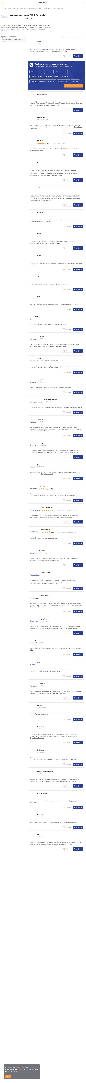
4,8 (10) (51, 489)
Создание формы (36, 76)
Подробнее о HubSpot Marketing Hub (65, 781)
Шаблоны (75, 81)
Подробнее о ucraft (47, 474)
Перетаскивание (61, 72)
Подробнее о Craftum (36, 150)
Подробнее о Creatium (61, 346)
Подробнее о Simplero (70, 822)
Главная (3, 8)
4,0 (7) (49, 143)
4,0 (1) (53, 510)
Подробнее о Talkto (46, 200)
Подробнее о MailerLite (52, 560)
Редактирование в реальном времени (57, 76)
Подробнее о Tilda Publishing (63, 517)
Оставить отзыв (28, 18)
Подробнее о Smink (54, 243)
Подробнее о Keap (67, 844)
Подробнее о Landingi (71, 452)
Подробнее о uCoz (61, 285)
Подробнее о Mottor (57, 175)
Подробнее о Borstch (64, 387)
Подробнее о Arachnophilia (38, 607)
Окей (8, 1077)
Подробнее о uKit (60, 324)
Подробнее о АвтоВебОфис (50, 105)
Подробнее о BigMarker (68, 759)
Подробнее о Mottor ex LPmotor (72, 407)
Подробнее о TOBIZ (55, 367)
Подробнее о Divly (72, 304)
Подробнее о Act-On (42, 714)
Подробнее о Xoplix (61, 51)
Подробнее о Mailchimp (72, 495)
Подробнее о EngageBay (70, 628)
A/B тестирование (36, 72)
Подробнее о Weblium (42, 431)
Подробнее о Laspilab (44, 221)
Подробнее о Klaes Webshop (49, 583)
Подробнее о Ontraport (59, 693)
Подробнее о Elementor (37, 738)
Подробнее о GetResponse (50, 538)
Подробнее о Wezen (54, 671)
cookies (17, 1067)
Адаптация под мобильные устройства (42, 81)
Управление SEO (63, 81)
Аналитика (49, 72)
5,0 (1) (52, 532)
